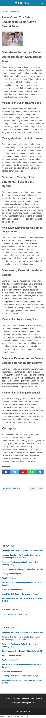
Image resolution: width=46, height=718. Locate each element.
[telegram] (40, 472)
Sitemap (7, 699)
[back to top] (41, 712)
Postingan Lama (36, 488)
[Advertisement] (23, 518)
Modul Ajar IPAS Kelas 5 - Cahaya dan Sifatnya (20, 594)
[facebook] (6, 472)
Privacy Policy (36, 699)
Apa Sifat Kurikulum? (10, 578)
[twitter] (14, 472)
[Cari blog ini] (42, 3)
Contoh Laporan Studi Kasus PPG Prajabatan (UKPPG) (23, 569)
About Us (25, 699)
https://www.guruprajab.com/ (15, 614)
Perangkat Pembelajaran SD (23, 703)
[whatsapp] (31, 472)
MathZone (23, 3)
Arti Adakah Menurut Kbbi (12, 590)
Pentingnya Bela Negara (11, 574)
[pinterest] (23, 472)
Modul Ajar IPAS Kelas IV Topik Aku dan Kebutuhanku (22, 551)
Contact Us (16, 699)
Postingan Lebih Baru (11, 488)
